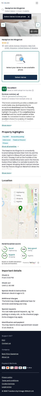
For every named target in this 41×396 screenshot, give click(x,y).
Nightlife (19, 201)
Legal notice (6, 387)
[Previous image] (3, 25)
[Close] (28, 16)
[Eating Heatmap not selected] (35, 195)
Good (11, 248)
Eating (19, 195)
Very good (32, 248)
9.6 (4, 256)
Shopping (20, 198)
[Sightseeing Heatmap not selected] (35, 204)
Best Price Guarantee (10, 354)
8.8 (23, 249)
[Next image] (38, 25)
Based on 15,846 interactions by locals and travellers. (11, 262)
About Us (5, 357)
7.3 (4, 249)
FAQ (3, 340)
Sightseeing (20, 192)
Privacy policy (7, 377)
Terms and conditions (10, 380)
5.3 (23, 256)
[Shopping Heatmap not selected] (35, 199)
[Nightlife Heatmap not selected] (35, 190)
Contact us (6, 343)
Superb (12, 255)
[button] (20, 208)
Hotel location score (11, 244)
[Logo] (5, 3)
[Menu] (37, 3)
